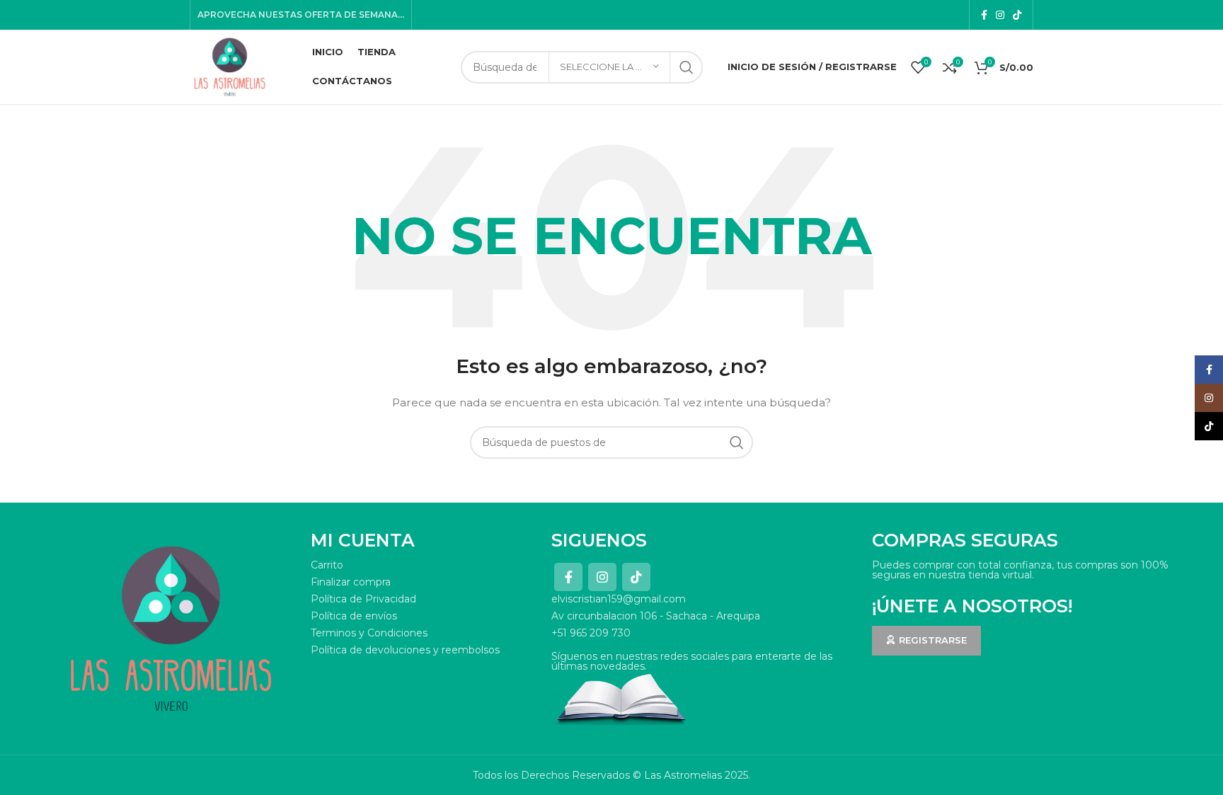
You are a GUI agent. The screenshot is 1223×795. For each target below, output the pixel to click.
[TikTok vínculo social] (1017, 15)
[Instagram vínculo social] (1000, 15)
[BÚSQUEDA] (686, 67)
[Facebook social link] (984, 15)
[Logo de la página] (230, 65)
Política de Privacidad (363, 599)
